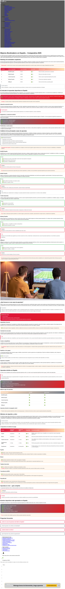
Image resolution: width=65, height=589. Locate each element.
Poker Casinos (7, 23)
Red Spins (6, 11)
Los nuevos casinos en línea (9, 7)
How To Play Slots (7, 26)
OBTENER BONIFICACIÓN (51, 585)
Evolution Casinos (7, 28)
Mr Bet (5, 13)
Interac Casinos (7, 37)
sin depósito (6, 17)
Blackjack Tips (7, 40)
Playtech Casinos (7, 32)
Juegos (3, 21)
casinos (3, 4)
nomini (5, 14)
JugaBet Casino (7, 10)
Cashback (6, 18)
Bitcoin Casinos (7, 33)
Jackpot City (6, 12)
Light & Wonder (7, 29)
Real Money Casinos (8, 6)
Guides (3, 27)
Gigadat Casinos (7, 35)
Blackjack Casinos (7, 22)
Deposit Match (7, 19)
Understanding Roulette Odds (9, 42)
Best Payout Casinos (8, 8)
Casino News (6, 47)
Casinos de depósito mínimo (9, 20)
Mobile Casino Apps (8, 9)
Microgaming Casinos (8, 31)
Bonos (3, 16)
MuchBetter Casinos (8, 38)
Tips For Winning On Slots (9, 43)
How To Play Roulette (8, 46)
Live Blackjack (7, 24)
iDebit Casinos (7, 36)
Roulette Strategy (7, 41)
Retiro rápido (6, 5)
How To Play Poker (7, 45)
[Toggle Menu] (0, 3)
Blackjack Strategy (7, 39)
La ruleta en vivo (7, 25)
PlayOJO (6, 15)
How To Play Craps (7, 44)
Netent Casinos (7, 30)
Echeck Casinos (7, 34)
